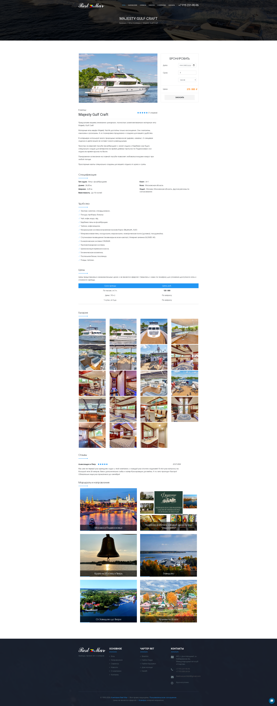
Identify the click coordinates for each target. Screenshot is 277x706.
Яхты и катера (134, 23)
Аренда (122, 23)
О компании (161, 5)
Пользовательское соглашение (163, 697)
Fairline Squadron (149, 664)
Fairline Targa (147, 660)
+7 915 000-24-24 (183, 671)
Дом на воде (147, 667)
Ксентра (142, 700)
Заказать (179, 97)
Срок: (165, 73)
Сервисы (143, 5)
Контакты (172, 5)
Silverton (145, 656)
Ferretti (144, 671)
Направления (132, 5)
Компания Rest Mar (119, 697)
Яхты (123, 5)
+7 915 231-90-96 (183, 669)
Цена (165, 89)
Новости (152, 5)
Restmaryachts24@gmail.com (188, 676)
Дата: (165, 65)
